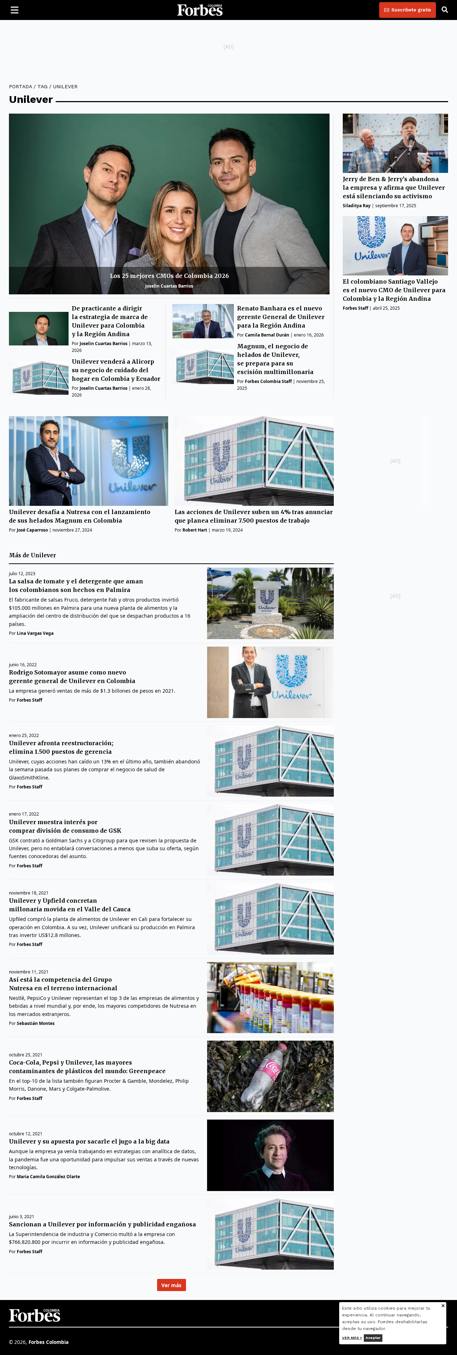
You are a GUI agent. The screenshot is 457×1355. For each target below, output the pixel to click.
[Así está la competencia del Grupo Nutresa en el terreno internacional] (270, 997)
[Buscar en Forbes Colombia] (445, 10)
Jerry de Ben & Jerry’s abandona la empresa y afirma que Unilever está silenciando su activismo (394, 187)
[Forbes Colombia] (200, 10)
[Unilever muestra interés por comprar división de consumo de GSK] (270, 840)
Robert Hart (194, 530)
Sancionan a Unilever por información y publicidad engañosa (102, 1224)
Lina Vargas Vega (35, 633)
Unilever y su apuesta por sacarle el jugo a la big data (89, 1141)
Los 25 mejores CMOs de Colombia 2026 (169, 275)
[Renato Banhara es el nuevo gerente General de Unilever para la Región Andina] (203, 321)
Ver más (171, 1285)
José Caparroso (32, 530)
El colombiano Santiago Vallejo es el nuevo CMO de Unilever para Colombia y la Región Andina (394, 290)
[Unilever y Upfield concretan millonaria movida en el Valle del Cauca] (270, 919)
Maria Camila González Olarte (48, 1177)
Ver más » (352, 1338)
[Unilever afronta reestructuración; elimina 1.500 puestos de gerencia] (270, 761)
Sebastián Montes (36, 1023)
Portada (20, 86)
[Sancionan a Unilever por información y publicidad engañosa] (270, 1234)
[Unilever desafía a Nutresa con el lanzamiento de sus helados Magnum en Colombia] (88, 461)
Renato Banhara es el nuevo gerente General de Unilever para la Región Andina (281, 317)
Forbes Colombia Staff (268, 381)
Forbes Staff (355, 308)
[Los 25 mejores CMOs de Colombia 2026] (169, 204)
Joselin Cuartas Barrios (169, 286)
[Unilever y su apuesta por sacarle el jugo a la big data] (270, 1155)
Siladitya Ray (357, 206)
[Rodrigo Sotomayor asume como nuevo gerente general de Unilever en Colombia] (270, 682)
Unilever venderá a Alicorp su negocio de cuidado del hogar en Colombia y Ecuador (116, 370)
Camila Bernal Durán (267, 335)
